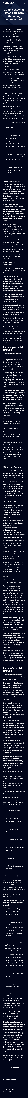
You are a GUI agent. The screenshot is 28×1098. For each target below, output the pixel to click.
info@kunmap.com (8, 1091)
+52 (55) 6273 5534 (8, 1089)
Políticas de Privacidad (19, 1083)
